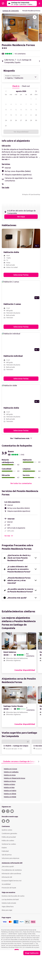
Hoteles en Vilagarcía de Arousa (14, 778)
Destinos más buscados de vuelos (13, 896)
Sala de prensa (7, 855)
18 (11, 115)
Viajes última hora (7, 906)
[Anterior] (6, 91)
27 (21, 120)
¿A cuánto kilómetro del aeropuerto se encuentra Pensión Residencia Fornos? (18, 569)
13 (21, 110)
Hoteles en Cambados (11, 772)
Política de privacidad (9, 837)
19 (16, 115)
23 (36, 115)
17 (6, 115)
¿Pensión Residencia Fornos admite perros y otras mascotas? (18, 580)
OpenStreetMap (35, 194)
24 (6, 120)
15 (31, 110)
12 (16, 110)
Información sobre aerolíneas (11, 873)
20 (21, 115)
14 (26, 110)
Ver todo (5, 187)
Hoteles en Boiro (9, 784)
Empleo (4, 847)
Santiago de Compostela (10, 11)
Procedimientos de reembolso (12, 870)
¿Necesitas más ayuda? (17, 598)
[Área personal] (39, 3)
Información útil (7, 877)
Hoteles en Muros (10, 781)
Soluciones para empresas (10, 858)
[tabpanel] (21, 783)
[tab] (21, 761)
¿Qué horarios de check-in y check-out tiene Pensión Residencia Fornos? (18, 557)
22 (31, 115)
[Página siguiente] (38, 761)
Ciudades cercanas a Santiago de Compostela (21, 761)
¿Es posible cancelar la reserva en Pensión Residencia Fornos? (20, 590)
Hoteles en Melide (10, 797)
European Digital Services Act (11, 880)
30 (36, 120)
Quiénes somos (7, 830)
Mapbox (26, 194)
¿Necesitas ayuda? (8, 866)
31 (6, 126)
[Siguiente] (36, 91)
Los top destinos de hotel (10, 899)
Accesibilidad (6, 884)
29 (31, 120)
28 (26, 120)
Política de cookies (8, 840)
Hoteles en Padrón (10, 790)
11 (11, 110)
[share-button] (34, 17)
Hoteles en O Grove (10, 769)
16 (36, 110)
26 (16, 120)
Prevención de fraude (9, 888)
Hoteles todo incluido (9, 903)
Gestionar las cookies (9, 844)
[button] (20, 27)
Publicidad (5, 851)
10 (6, 110)
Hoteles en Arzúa (10, 775)
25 (11, 120)
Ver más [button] (7, 536)
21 (26, 115)
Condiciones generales (9, 833)
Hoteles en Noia (9, 787)
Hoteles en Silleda (10, 794)
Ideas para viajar (7, 910)
